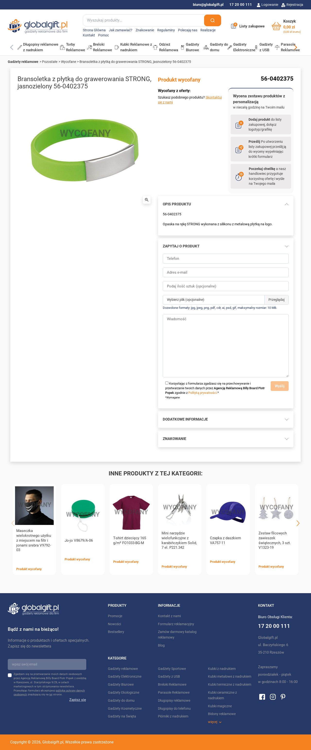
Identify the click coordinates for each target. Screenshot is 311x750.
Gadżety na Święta (122, 716)
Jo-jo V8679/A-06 (79, 540)
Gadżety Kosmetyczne (125, 709)
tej (50, 694)
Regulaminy (166, 30)
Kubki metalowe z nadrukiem (229, 676)
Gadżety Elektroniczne (124, 676)
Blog (161, 645)
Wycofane (68, 62)
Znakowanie (145, 30)
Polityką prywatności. (202, 393)
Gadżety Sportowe (172, 669)
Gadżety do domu (121, 701)
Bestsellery (116, 632)
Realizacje (208, 30)
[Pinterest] (283, 696)
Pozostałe (49, 62)
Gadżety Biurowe (121, 685)
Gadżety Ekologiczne (123, 693)
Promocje (115, 616)
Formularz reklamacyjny (176, 624)
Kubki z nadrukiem (222, 669)
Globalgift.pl (52, 742)
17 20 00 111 (240, 4)
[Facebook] (262, 696)
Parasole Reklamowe (174, 693)
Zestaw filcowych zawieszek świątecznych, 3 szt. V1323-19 (275, 540)
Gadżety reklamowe (23, 62)
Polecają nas (187, 30)
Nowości (114, 624)
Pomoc (103, 35)
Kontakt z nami (169, 616)
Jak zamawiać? (120, 30)
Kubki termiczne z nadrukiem (229, 685)
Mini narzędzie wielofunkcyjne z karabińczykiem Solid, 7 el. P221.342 (179, 540)
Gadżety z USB (169, 676)
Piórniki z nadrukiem (173, 716)
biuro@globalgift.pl (208, 4)
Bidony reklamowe (222, 714)
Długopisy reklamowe (174, 701)
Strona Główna (94, 30)
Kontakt (89, 35)
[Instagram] (273, 696)
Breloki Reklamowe (172, 685)
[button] (286, 26)
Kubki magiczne (220, 706)
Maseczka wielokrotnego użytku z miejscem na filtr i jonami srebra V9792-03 (33, 540)
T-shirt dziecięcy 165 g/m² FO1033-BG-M (129, 540)
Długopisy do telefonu (174, 709)
